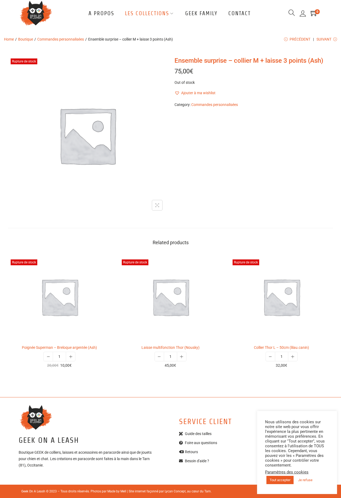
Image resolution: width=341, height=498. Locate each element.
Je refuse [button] (305, 480)
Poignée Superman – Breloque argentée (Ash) (59, 347)
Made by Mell (116, 491)
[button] (195, 93)
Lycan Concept (175, 491)
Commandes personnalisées (60, 39)
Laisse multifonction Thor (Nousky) (170, 347)
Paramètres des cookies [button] (286, 472)
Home (9, 39)
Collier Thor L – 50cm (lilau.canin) (281, 347)
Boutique (25, 39)
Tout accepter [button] (280, 480)
